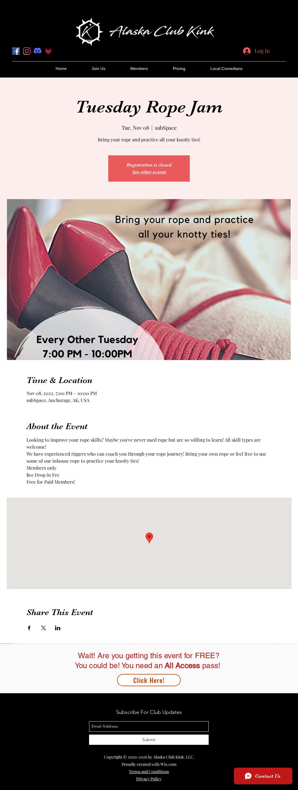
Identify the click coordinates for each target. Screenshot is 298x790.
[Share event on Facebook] (29, 628)
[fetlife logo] (48, 51)
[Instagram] (27, 51)
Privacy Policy (149, 779)
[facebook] (16, 51)
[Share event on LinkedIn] (58, 628)
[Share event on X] (43, 628)
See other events (149, 172)
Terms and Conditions (149, 771)
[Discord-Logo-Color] (37, 51)
